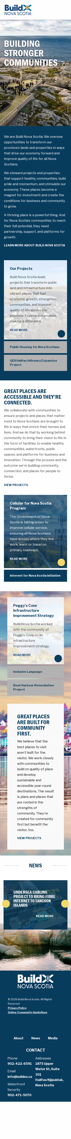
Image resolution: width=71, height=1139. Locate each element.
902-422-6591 (19, 1064)
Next (65, 904)
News (35, 1038)
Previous (6, 904)
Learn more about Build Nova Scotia (34, 245)
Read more (19, 330)
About (18, 1038)
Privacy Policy (17, 1008)
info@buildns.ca (19, 1077)
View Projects (16, 485)
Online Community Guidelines (27, 1012)
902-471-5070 (19, 1095)
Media (53, 1038)
